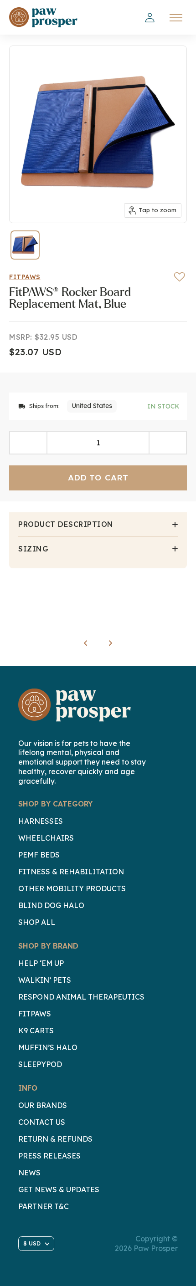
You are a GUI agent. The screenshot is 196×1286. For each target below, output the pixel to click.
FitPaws (25, 277)
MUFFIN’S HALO (47, 1047)
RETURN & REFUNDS (55, 1138)
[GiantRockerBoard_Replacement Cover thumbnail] (25, 245)
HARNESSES (40, 821)
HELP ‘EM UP (41, 963)
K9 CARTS (36, 1030)
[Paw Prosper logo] (43, 17)
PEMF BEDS (39, 854)
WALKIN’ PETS (44, 980)
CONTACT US (41, 1122)
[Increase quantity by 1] (168, 443)
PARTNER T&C (43, 1206)
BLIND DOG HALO (51, 905)
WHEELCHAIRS (46, 837)
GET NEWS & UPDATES (58, 1189)
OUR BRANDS (42, 1105)
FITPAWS (34, 1013)
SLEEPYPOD (40, 1064)
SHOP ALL (36, 922)
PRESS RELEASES (49, 1155)
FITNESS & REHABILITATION (71, 871)
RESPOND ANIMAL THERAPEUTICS (81, 996)
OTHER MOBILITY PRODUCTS (72, 888)
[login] (149, 17)
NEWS (29, 1172)
